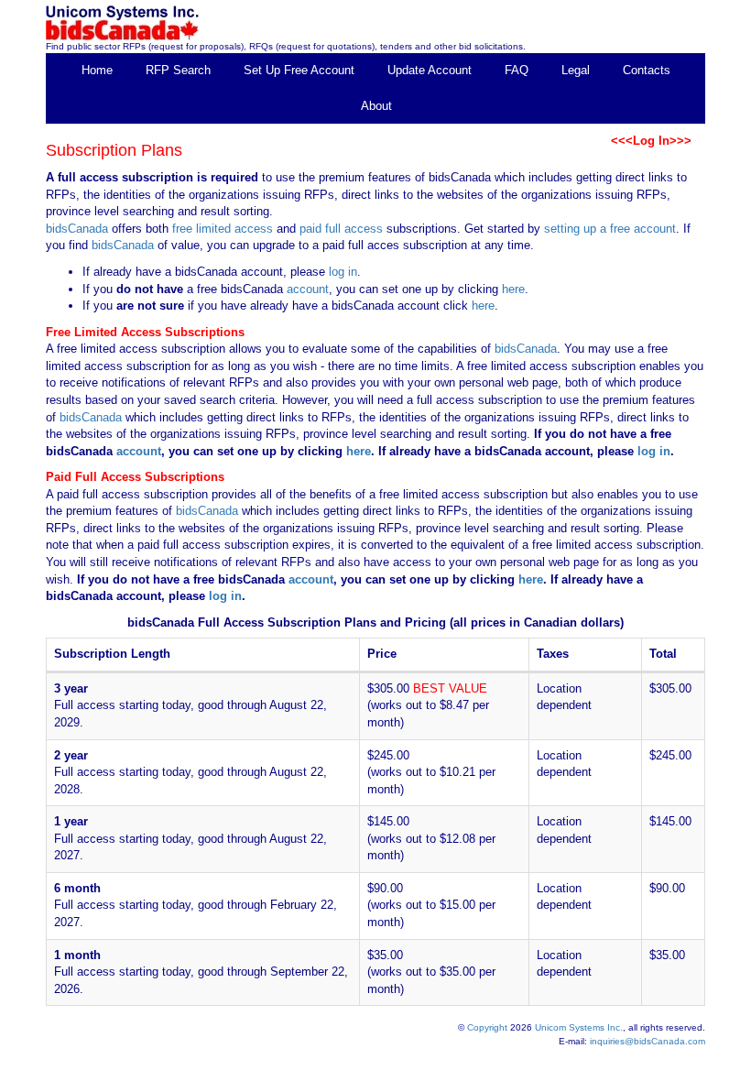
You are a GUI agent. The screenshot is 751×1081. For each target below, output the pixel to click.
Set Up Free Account (299, 70)
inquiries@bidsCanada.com (647, 1041)
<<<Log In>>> (651, 140)
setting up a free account (610, 228)
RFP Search (178, 70)
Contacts (646, 70)
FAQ (516, 70)
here (513, 289)
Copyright (487, 1027)
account (306, 289)
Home (97, 70)
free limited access (222, 228)
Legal (575, 70)
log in (343, 271)
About (376, 106)
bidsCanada (77, 228)
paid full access (341, 228)
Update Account (429, 70)
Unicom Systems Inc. (579, 1027)
